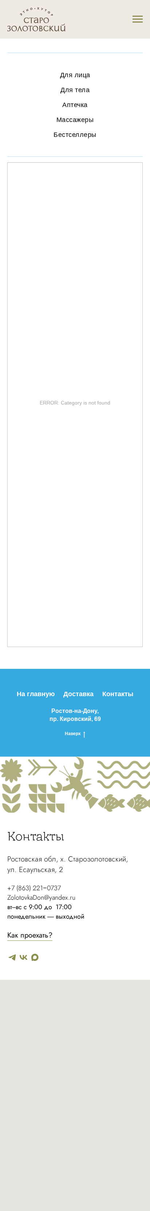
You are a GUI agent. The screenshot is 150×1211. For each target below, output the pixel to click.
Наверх (73, 733)
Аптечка (75, 105)
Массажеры (75, 119)
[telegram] (12, 957)
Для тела (75, 90)
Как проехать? (29, 935)
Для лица (75, 75)
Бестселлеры (75, 134)
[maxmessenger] (34, 957)
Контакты (117, 694)
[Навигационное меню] (138, 19)
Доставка (78, 694)
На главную (36, 694)
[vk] (23, 957)
